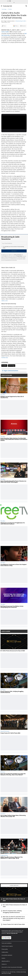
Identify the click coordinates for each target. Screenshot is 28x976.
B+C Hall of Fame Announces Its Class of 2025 (15, 905)
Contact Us (4, 964)
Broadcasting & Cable (21, 21)
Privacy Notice (19, 256)
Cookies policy (5, 952)
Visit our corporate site (12, 933)
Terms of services (17, 254)
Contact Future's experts (7, 946)
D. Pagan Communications (9, 21)
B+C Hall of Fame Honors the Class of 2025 (14, 899)
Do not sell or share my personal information (12, 967)
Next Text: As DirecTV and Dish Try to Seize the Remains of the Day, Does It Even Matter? (14, 918)
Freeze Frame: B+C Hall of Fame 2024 (14, 924)
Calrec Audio (5, 32)
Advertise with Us (6, 961)
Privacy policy (5, 949)
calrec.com (4, 300)
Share (5, 25)
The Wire (10, 9)
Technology (4, 9)
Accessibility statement (7, 955)
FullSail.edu (4, 357)
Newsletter (24, 25)
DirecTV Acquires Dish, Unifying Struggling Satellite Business (12, 911)
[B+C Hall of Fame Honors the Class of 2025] (14, 895)
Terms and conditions (7, 943)
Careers (3, 958)
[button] (2, 6)
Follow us (16, 25)
